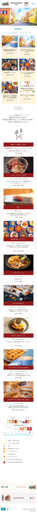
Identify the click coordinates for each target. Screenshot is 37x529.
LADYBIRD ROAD (18, 498)
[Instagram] (33, 498)
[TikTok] (31, 498)
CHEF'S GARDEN (21, 487)
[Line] (7, 487)
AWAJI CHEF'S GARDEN (16, 3)
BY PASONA (16, 4)
